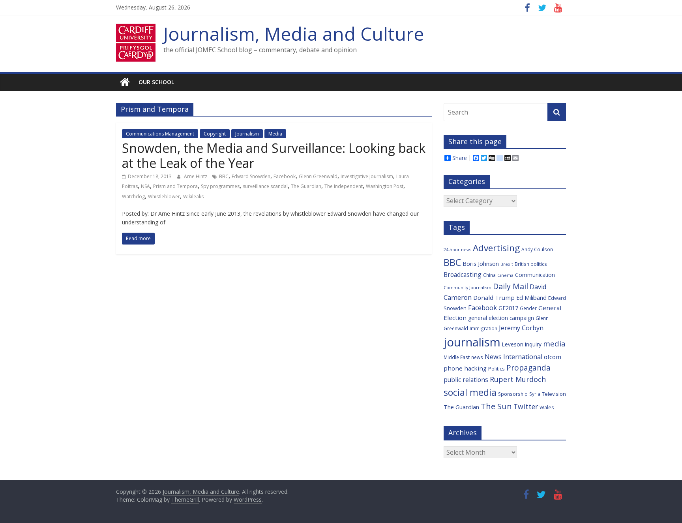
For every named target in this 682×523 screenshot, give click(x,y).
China (489, 275)
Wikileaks (193, 196)
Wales (547, 407)
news (477, 357)
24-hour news (457, 249)
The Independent (343, 186)
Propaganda (528, 367)
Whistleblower (164, 196)
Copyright (215, 133)
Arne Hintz (196, 176)
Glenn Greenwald (318, 176)
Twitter (525, 406)
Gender (528, 308)
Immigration (483, 328)
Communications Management (160, 133)
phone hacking (465, 368)
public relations (466, 379)
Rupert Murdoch (518, 379)
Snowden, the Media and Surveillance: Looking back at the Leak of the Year (273, 155)
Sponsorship (513, 394)
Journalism (247, 133)
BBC (224, 176)
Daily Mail (510, 286)
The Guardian (306, 186)
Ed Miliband (531, 297)
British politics (531, 264)
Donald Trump (494, 297)
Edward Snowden (251, 176)
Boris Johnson (481, 263)
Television (554, 393)
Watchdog (133, 196)
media (554, 344)
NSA (145, 186)
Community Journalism (467, 287)
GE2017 (508, 308)
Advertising (496, 248)
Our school (156, 82)
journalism (472, 342)
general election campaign (501, 318)
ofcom (552, 357)
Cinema (505, 275)
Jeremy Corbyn (521, 328)
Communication (535, 274)
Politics (496, 368)
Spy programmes (220, 186)
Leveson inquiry (521, 344)
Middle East (457, 357)
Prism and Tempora (175, 186)
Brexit (506, 264)
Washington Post (384, 186)
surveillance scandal (265, 186)
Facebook (285, 176)
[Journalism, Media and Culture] (125, 82)
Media (275, 133)
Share (459, 158)
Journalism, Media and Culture (293, 33)
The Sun (496, 406)
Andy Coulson (537, 249)
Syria (534, 394)
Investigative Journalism (367, 176)
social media (470, 392)
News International (513, 356)
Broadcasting (463, 274)
